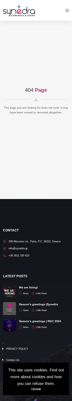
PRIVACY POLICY (17, 348)
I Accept (36, 388)
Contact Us (12, 359)
